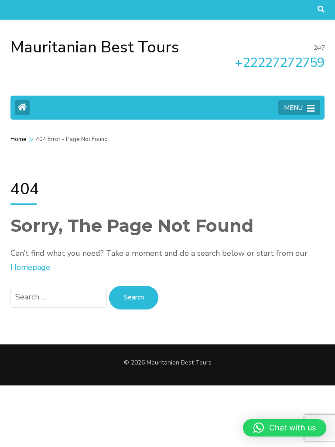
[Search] (321, 9)
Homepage (30, 267)
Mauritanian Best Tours (94, 47)
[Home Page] (22, 107)
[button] (284, 428)
